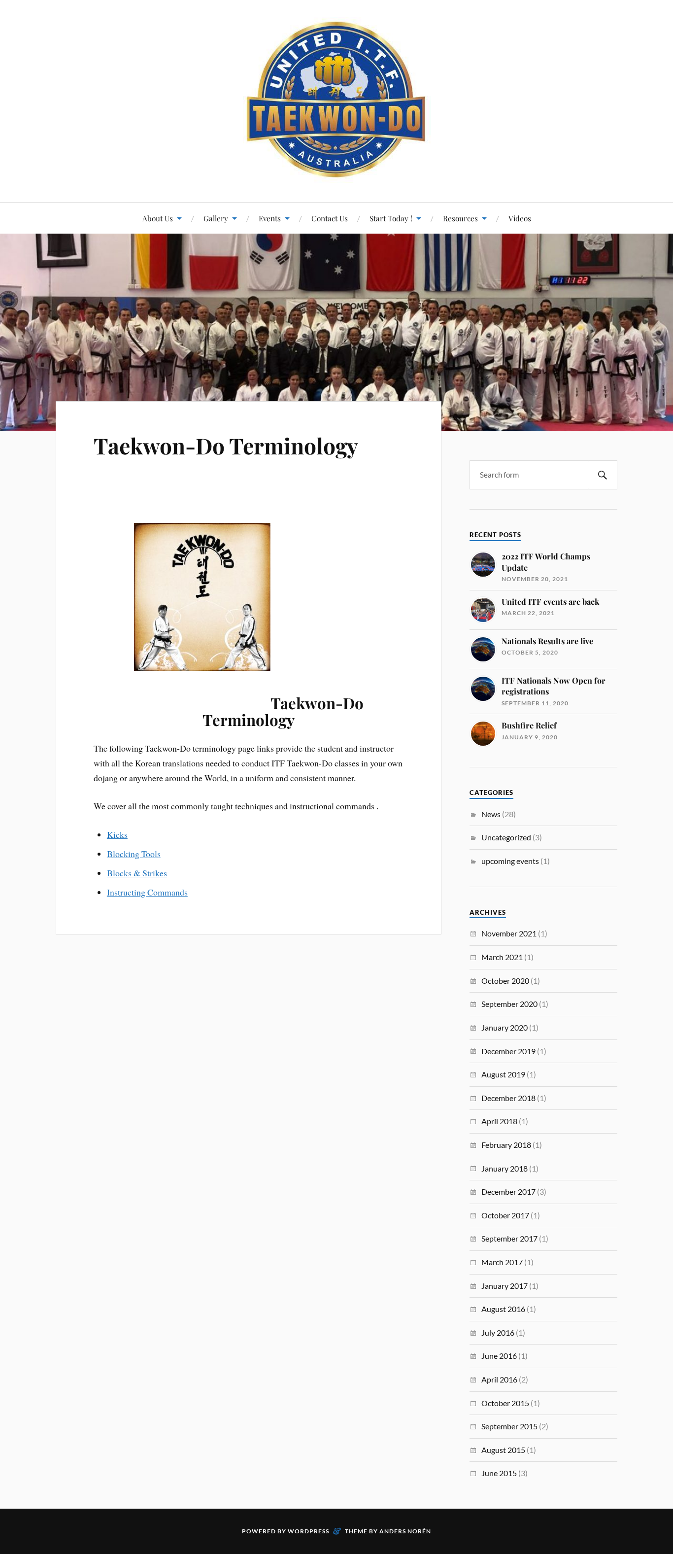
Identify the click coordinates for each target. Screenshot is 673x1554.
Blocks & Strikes (137, 873)
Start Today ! (391, 218)
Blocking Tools (134, 854)
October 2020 (505, 980)
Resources (460, 218)
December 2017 (508, 1191)
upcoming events (510, 860)
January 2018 (504, 1168)
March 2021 (502, 957)
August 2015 (503, 1449)
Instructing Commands (147, 892)
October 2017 (505, 1215)
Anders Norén (405, 1531)
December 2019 (508, 1051)
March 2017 (502, 1262)
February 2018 (506, 1144)
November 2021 (509, 933)
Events (270, 218)
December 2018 (508, 1098)
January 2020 (504, 1027)
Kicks (117, 834)
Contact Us (329, 218)
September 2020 (509, 1003)
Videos (519, 218)
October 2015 (505, 1403)
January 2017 (504, 1285)
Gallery (215, 218)
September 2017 (509, 1238)
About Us (157, 218)
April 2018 (499, 1121)
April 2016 (499, 1379)
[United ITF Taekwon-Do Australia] (337, 100)
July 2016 (497, 1332)
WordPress (308, 1531)
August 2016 (503, 1308)
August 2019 (503, 1074)
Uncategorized (506, 837)
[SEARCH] (602, 474)
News (491, 814)
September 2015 (509, 1426)
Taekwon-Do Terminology (226, 445)
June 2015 (499, 1473)
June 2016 (499, 1355)
